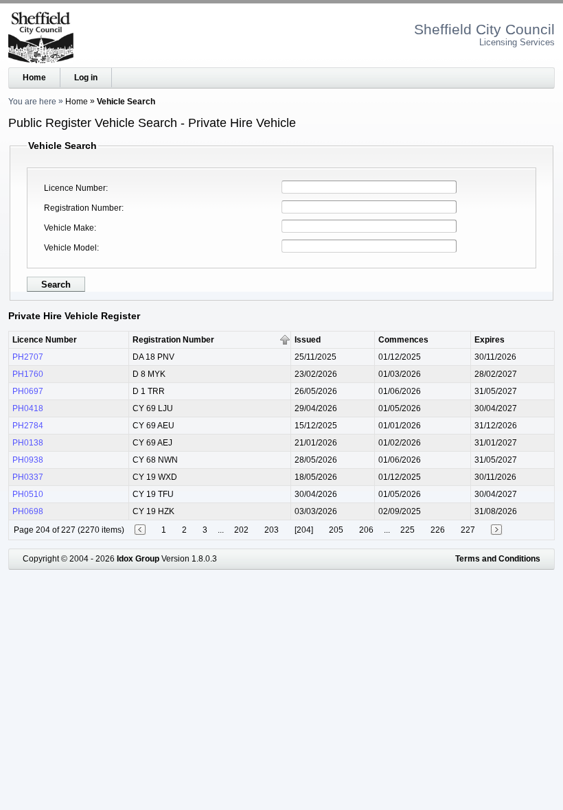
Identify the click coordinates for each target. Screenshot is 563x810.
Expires (489, 340)
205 (336, 530)
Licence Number (75, 188)
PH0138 (27, 443)
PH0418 (27, 408)
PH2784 (27, 425)
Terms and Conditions (497, 559)
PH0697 (27, 391)
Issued (308, 340)
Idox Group (138, 559)
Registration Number (83, 208)
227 (468, 530)
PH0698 (27, 511)
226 (437, 530)
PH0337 (27, 477)
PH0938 (27, 460)
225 (407, 530)
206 (366, 530)
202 (241, 530)
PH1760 (27, 374)
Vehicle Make (69, 228)
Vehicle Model (70, 248)
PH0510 (27, 494)
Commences (403, 340)
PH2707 (27, 357)
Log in (85, 77)
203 (271, 530)
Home (34, 77)
